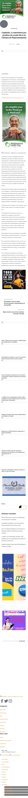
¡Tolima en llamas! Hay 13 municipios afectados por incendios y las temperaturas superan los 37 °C (13, 452)
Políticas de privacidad (5, 740)
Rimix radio (4, 750)
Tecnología (2, 731)
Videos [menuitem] (4, 772)
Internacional (3, 712)
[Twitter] (6, 701)
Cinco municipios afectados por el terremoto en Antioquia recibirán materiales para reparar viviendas (14, 376)
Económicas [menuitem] (5, 769)
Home (1, 737)
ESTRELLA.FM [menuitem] (8, 789)
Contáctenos (3, 743)
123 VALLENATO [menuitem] (8, 787)
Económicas (3, 722)
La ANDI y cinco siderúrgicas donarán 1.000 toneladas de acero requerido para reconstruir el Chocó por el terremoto (14, 399)
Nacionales (2, 709)
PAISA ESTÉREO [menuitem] (8, 792)
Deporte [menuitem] (4, 777)
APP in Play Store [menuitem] (8, 794)
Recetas (2, 725)
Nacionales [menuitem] (5, 759)
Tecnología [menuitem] (5, 779)
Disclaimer (2, 746)
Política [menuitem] (4, 782)
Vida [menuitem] (3, 764)
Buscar (3, 503)
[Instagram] (10, 701)
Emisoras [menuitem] (4, 784)
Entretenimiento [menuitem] (6, 767)
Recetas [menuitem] (4, 774)
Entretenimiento (4, 719)
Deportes (2, 728)
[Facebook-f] (2, 701)
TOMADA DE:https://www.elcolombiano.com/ (12, 97)
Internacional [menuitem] (5, 761)
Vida (1, 716)
